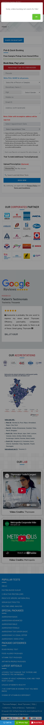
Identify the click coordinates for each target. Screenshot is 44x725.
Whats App (23, 722)
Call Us (8, 722)
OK (36, 17)
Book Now (38, 722)
